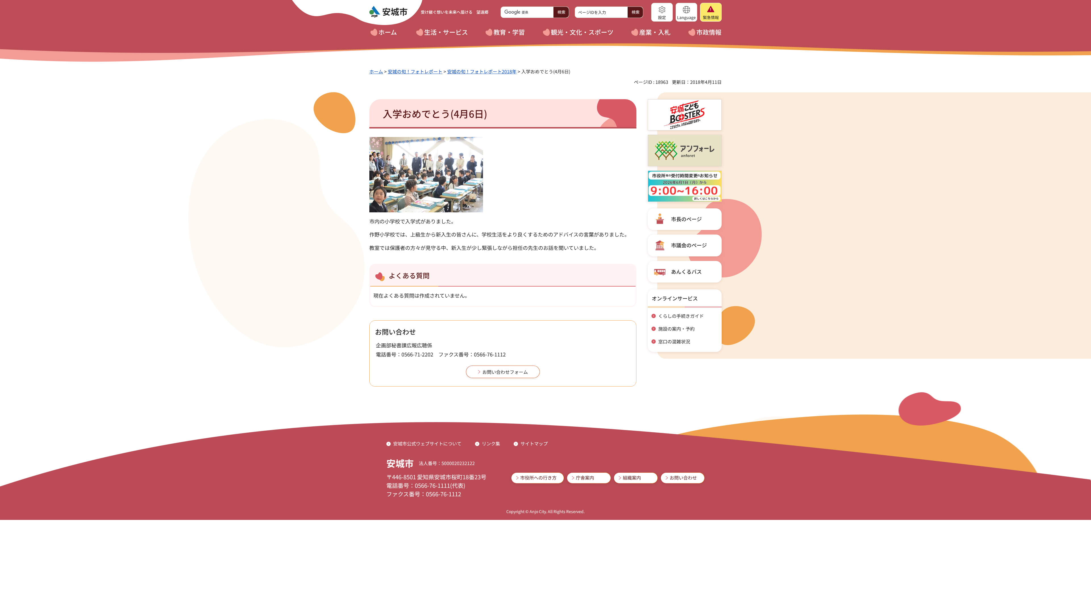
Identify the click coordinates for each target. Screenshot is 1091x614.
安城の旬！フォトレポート (415, 71)
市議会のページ (689, 245)
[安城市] (388, 12)
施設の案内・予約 (676, 328)
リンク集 (491, 443)
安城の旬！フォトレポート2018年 (482, 71)
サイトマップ (534, 443)
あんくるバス (686, 271)
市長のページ (686, 219)
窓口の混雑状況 (674, 341)
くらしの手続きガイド (681, 315)
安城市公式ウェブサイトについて (427, 443)
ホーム (376, 71)
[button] (662, 12)
